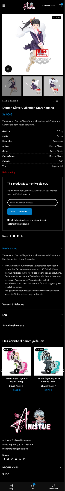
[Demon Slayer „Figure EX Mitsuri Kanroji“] (16, 361)
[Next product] (61, 101)
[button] (5, 44)
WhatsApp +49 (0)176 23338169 (17, 444)
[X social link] (8, 459)
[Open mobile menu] (4, 5)
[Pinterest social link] (18, 236)
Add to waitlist (20, 211)
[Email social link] (14, 236)
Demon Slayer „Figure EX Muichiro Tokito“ (48, 380)
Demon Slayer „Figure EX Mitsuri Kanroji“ (17, 380)
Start (4, 100)
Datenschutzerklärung (18, 223)
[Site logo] (29, 5)
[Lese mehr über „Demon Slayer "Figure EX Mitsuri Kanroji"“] (16, 371)
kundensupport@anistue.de (15, 448)
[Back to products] (57, 101)
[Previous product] (53, 101)
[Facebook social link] (10, 236)
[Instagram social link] (12, 459)
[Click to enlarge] (8, 68)
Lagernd (14, 100)
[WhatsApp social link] (22, 236)
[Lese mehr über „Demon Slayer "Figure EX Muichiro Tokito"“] (48, 371)
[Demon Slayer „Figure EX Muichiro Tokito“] (48, 361)
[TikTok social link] (24, 459)
